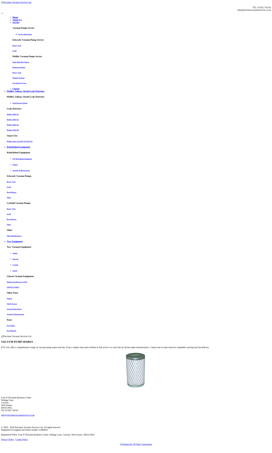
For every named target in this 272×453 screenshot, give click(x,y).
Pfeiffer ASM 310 (13, 125)
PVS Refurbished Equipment (22, 159)
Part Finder (11, 325)
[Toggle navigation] (2, 13)
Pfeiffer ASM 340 (13, 130)
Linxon (14, 271)
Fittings (15, 164)
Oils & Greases (12, 304)
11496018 (43, 430)
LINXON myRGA (13, 287)
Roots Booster (11, 192)
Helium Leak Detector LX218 (17, 282)
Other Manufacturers (14, 236)
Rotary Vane (16, 45)
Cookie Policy (21, 439)
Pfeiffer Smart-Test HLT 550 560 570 (19, 141)
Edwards (15, 259)
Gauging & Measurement (21, 170)
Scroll (14, 51)
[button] (15, 22)
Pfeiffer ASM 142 (13, 114)
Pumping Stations (18, 78)
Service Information (25, 34)
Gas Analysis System (19, 83)
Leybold (15, 265)
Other (9, 197)
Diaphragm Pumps (18, 67)
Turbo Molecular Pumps (20, 62)
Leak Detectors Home (19, 103)
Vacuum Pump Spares (14, 309)
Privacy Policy (7, 439)
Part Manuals (11, 331)
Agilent (14, 253)
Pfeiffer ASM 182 (13, 119)
